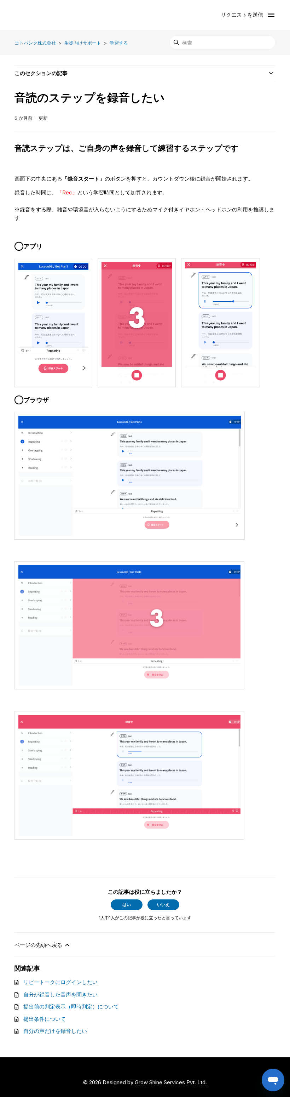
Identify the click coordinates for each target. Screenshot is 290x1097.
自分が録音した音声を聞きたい (60, 994)
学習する (119, 43)
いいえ (163, 904)
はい (126, 904)
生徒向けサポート (82, 43)
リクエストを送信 (242, 14)
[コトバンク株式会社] (42, 15)
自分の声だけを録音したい (55, 1031)
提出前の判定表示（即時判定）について (71, 1006)
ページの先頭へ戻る (39, 945)
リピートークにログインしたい (60, 982)
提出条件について (44, 1019)
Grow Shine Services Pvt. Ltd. (171, 1082)
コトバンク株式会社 (35, 43)
